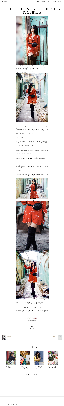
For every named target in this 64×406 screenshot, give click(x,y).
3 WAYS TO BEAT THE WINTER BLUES (38, 367)
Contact (54, 1)
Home (38, 1)
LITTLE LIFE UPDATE (9, 366)
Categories (43, 1)
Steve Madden (46, 200)
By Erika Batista (14, 404)
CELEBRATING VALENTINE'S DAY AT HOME (53, 367)
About (49, 1)
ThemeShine (21, 404)
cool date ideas (34, 6)
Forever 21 (31, 200)
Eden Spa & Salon (40, 150)
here (30, 142)
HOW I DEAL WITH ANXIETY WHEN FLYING (24, 367)
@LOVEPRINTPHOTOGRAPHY (33, 320)
